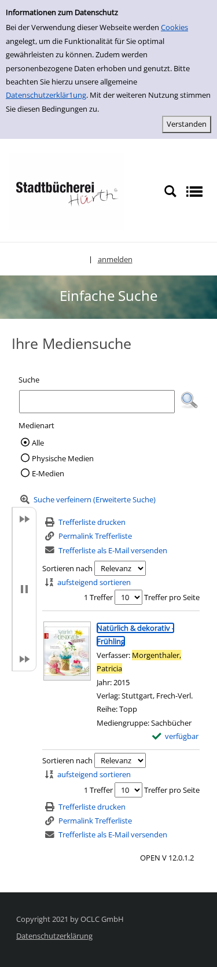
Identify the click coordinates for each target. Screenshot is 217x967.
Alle (38, 442)
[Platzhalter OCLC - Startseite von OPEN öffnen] (66, 191)
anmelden (115, 259)
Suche (29, 379)
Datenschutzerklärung (54, 936)
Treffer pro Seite (172, 597)
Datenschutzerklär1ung (46, 95)
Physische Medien (63, 458)
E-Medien (48, 473)
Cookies (174, 27)
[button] (189, 400)
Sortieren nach (67, 568)
